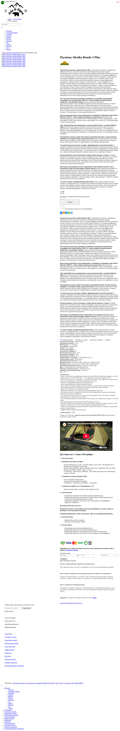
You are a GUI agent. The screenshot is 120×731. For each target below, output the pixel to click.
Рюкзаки (9, 34)
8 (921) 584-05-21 (10, 1)
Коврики (9, 41)
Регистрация (17, 19)
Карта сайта (59, 683)
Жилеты (9, 46)
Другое (8, 49)
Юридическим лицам (11, 643)
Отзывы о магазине (11, 662)
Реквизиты (8, 653)
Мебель (8, 37)
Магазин (7, 688)
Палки (8, 44)
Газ (7, 43)
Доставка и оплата (10, 637)
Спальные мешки (12, 32)
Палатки (9, 31)
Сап (7, 48)
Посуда (8, 39)
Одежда (8, 36)
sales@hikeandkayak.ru (12, 624)
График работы (9, 650)
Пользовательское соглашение (14, 666)
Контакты (8, 656)
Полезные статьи (10, 659)
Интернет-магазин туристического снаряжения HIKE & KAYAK (33, 683)
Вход (10, 19)
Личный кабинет (9, 723)
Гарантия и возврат (11, 640)
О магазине (8, 634)
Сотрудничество (10, 646)
